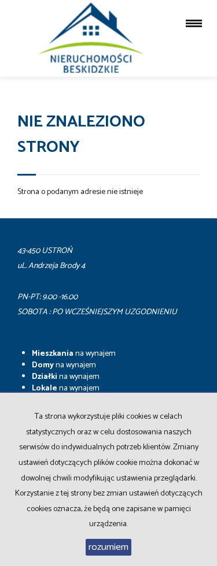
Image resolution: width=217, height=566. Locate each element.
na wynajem (74, 353)
